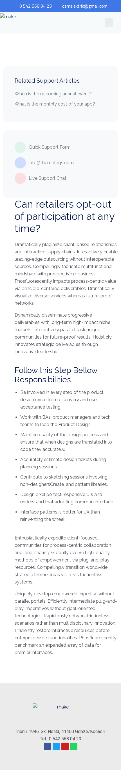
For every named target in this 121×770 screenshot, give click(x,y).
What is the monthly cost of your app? (55, 104)
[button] (109, 22)
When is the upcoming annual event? (53, 93)
